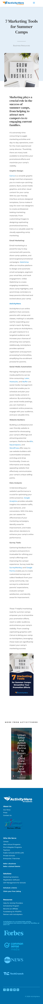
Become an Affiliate (10, 909)
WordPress (14, 448)
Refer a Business (9, 864)
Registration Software (11, 880)
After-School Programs (11, 844)
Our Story (6, 810)
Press (5, 813)
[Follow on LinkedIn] (18, 990)
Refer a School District (11, 866)
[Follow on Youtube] (14, 990)
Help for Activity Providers (13, 903)
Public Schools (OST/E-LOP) (13, 853)
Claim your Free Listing (12, 891)
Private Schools (9, 856)
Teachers (6, 850)
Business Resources (21, 46)
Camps (5, 841)
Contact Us (7, 815)
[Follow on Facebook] (4, 990)
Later (27, 378)
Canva (12, 176)
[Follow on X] (8, 990)
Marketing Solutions (10, 877)
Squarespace (15, 445)
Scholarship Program (11, 906)
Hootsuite (13, 382)
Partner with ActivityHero (12, 914)
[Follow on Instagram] (11, 990)
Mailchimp (24, 262)
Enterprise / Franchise (11, 858)
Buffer (25, 382)
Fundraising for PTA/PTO (12, 911)
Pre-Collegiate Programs (12, 847)
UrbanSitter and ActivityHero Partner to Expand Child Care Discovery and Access (21, 755)
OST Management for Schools (14, 883)
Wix (31, 441)
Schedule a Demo (10, 888)
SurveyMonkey (15, 568)
